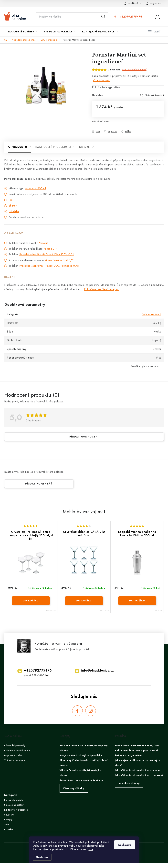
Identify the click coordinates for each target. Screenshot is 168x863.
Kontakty (8, 829)
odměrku (14, 211)
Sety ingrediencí (151, 314)
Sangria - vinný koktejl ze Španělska (81, 755)
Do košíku (31, 600)
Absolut (43, 243)
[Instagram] (90, 710)
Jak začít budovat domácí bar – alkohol (138, 770)
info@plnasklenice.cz (97, 670)
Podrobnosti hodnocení (134, 69)
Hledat (103, 16)
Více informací (101, 80)
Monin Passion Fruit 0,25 (60, 260)
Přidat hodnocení (84, 436)
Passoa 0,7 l (50, 249)
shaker (13, 206)
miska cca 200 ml (35, 188)
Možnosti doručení (154, 95)
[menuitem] (22, 32)
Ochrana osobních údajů (17, 750)
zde (91, 849)
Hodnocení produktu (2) (53, 147)
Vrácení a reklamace (14, 760)
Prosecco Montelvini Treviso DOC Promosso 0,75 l (49, 266)
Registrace (155, 3)
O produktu (17, 147)
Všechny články (73, 788)
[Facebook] (77, 710)
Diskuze (84, 147)
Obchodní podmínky (14, 745)
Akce (6, 824)
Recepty (8, 819)
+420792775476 (130, 16)
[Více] (154, 32)
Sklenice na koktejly (14, 804)
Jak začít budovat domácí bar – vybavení (139, 775)
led (11, 200)
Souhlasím (124, 845)
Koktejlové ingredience (16, 809)
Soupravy (9, 814)
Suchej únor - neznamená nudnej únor (82, 780)
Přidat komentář (38, 483)
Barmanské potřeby (14, 800)
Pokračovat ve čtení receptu (101, 289)
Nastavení (42, 857)
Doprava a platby (13, 755)
